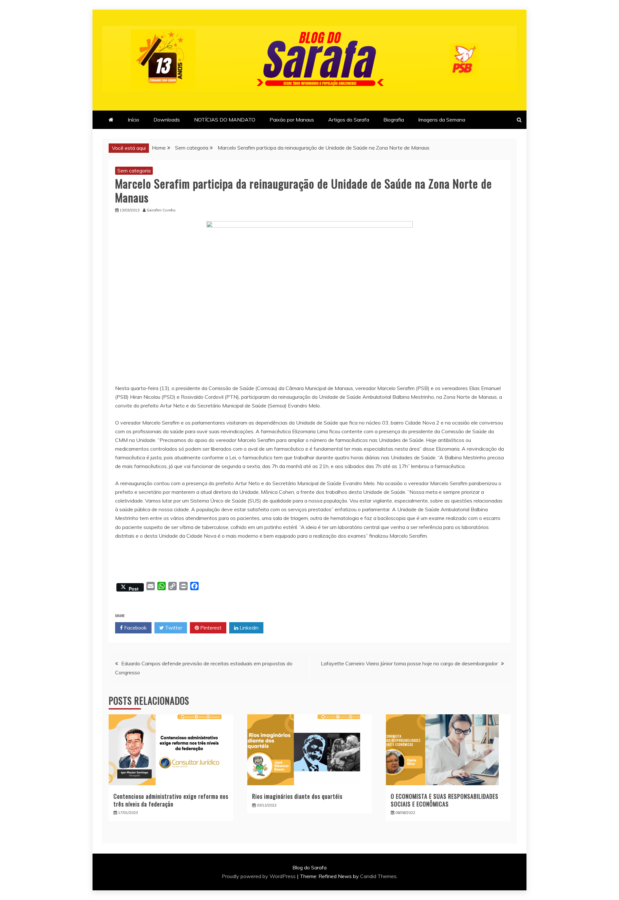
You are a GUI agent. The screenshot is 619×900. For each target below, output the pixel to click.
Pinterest (210, 627)
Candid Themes (378, 876)
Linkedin (248, 627)
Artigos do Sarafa (348, 119)
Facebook (135, 627)
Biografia (393, 119)
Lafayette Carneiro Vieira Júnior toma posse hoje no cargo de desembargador (409, 663)
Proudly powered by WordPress (259, 876)
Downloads (166, 119)
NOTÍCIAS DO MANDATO (224, 119)
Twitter (173, 627)
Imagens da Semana (441, 119)
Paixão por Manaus (292, 119)
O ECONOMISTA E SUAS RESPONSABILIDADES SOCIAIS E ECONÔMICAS (444, 800)
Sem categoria (134, 170)
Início (133, 119)
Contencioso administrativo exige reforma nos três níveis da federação (170, 800)
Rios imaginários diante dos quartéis (297, 796)
